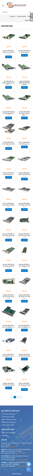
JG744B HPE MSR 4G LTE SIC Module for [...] (8, 113)
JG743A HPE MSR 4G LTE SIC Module (24, 51)
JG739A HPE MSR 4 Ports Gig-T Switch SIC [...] (24, 113)
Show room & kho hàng (8, 432)
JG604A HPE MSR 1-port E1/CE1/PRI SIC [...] (24, 174)
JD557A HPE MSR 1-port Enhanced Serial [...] (24, 385)
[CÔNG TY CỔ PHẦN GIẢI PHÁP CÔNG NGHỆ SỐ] (16, 5)
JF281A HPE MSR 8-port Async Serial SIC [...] (9, 266)
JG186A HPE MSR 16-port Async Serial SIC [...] (8, 235)
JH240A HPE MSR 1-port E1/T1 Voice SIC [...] (9, 52)
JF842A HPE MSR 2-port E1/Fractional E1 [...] (24, 235)
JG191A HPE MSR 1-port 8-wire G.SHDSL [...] (9, 205)
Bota (20, 474)
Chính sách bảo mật (7, 425)
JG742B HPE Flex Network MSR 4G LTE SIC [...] (8, 82)
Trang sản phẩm (21, 16)
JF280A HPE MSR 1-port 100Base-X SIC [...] (24, 266)
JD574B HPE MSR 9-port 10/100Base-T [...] (8, 326)
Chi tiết (9, 57)
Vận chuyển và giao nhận (9, 419)
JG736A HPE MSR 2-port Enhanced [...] (9, 173)
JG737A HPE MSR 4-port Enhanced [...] (24, 143)
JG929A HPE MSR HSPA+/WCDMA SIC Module (24, 82)
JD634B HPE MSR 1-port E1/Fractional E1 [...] (9, 296)
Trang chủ (12, 16)
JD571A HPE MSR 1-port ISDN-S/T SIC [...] (8, 355)
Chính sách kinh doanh (8, 414)
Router (30, 16)
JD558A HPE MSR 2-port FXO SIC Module (9, 384)
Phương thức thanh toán (9, 422)
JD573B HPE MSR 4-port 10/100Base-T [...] (24, 326)
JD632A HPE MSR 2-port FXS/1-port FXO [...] (24, 296)
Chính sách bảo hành (8, 417)
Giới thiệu (4, 435)
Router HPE (28, 20)
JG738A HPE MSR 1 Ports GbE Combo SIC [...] (8, 144)
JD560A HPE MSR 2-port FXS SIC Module (24, 355)
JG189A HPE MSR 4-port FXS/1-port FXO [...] (24, 205)
